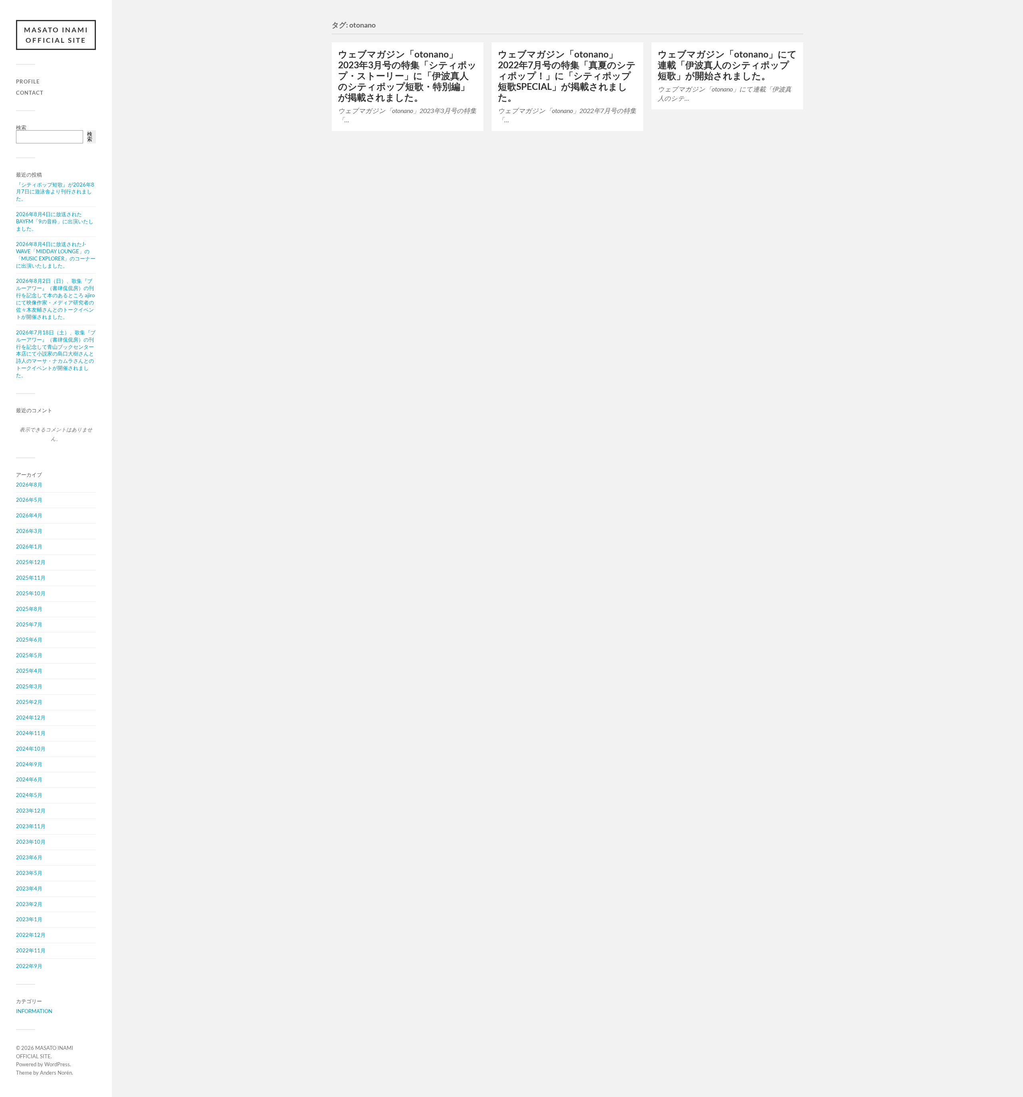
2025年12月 (31, 562)
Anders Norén (56, 1072)
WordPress (57, 1064)
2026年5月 (29, 500)
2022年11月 (31, 950)
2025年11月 (31, 577)
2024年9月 (29, 764)
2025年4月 (29, 671)
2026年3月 (29, 531)
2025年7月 (29, 624)
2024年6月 (29, 779)
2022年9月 (29, 966)
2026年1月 (29, 546)
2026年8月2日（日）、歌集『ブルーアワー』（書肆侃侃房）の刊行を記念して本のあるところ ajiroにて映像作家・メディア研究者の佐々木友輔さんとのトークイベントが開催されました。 (55, 299)
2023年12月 (31, 810)
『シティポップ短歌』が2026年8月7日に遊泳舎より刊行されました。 (55, 191)
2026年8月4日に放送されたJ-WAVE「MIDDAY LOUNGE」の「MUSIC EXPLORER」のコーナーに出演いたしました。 (56, 255)
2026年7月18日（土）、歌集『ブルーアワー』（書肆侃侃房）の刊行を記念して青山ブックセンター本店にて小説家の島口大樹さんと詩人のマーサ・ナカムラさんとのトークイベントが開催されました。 (56, 353)
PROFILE (28, 81)
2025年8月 (29, 609)
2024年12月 (31, 717)
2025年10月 (31, 593)
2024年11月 (31, 733)
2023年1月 (29, 919)
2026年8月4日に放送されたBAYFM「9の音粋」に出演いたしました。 (55, 221)
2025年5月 (29, 655)
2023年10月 (31, 842)
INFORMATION (34, 1011)
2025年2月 (29, 702)
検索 (21, 127)
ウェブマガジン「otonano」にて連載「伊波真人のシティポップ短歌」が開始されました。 (727, 65)
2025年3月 (29, 686)
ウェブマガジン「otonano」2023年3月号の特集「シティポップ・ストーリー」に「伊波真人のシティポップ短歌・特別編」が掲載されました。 (407, 76)
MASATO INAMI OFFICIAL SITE (56, 35)
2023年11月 (31, 826)
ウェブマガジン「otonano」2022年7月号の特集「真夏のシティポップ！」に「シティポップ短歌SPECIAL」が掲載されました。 (567, 76)
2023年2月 (29, 904)
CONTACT (30, 92)
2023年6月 (29, 857)
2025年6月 (29, 639)
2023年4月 (29, 888)
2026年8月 (29, 484)
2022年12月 (31, 935)
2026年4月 (29, 515)
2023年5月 (29, 873)
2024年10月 (31, 748)
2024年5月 (29, 795)
